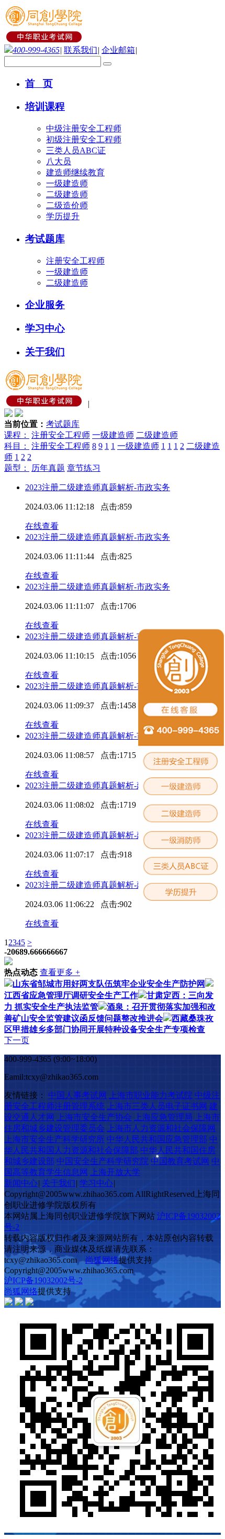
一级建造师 (67, 183)
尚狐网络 (102, 1259)
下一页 (16, 1040)
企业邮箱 (118, 50)
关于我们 (58, 1183)
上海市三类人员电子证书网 (157, 1106)
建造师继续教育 (75, 172)
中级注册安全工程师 (83, 128)
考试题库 (63, 424)
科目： (16, 446)
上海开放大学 (115, 1172)
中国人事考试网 (77, 1095)
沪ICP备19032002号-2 (43, 1280)
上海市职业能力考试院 (151, 1095)
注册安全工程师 (75, 260)
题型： (16, 467)
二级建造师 (67, 194)
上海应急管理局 (163, 1117)
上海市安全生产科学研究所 (54, 1139)
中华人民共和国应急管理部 (157, 1139)
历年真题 (48, 467)
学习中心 (96, 1183)
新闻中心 (21, 1183)
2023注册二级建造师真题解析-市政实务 (97, 487)
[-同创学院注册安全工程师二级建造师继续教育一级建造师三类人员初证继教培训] (44, 39)
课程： (16, 435)
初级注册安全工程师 (83, 139)
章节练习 (83, 467)
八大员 (58, 161)
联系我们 (80, 50)
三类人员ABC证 (76, 150)
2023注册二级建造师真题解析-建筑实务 (97, 785)
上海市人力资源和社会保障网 (161, 1128)
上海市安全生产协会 (94, 1117)
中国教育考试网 (180, 1161)
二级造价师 (67, 205)
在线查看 (42, 526)
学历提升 (63, 216)
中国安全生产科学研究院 (103, 1161)
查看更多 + (60, 972)
